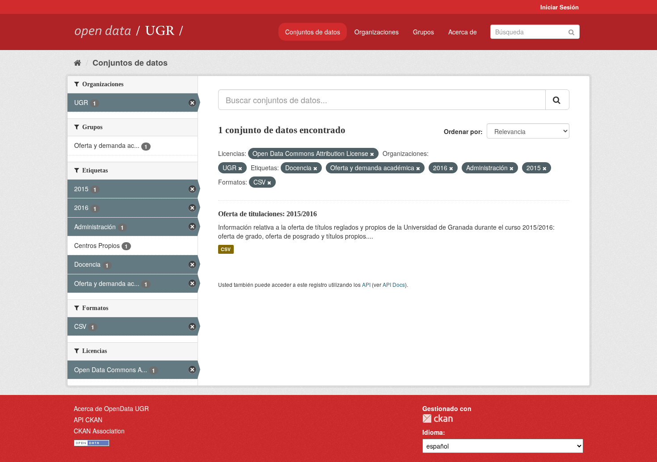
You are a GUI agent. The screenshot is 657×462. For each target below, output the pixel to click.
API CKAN (88, 419)
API (366, 284)
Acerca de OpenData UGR (111, 408)
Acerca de (462, 31)
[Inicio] (77, 62)
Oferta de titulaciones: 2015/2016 (267, 214)
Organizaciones (376, 31)
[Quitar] (372, 153)
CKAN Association (99, 430)
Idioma (432, 432)
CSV (226, 249)
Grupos (423, 31)
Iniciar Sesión (559, 7)
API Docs (394, 284)
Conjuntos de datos (312, 31)
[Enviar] (571, 31)
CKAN (437, 418)
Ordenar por (462, 131)
